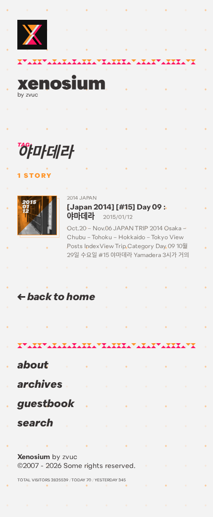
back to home (60, 297)
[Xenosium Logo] (32, 35)
